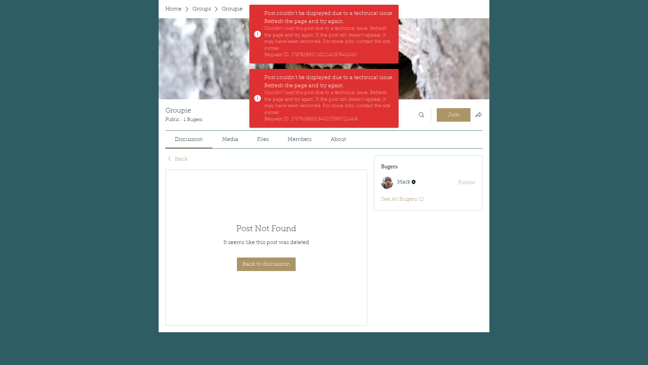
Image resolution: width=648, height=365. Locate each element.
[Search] (421, 115)
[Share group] (479, 115)
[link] (189, 139)
